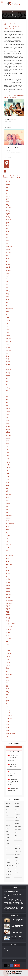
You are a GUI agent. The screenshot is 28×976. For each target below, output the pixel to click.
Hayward (7, 378)
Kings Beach (8, 394)
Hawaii (7, 834)
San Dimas (8, 591)
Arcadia (7, 198)
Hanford (7, 370)
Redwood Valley (9, 564)
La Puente (7, 402)
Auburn (7, 202)
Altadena (7, 186)
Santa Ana (8, 617)
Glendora (7, 358)
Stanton (7, 658)
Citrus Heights (8, 266)
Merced (7, 464)
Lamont (7, 417)
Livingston (8, 426)
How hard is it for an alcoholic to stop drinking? (13, 757)
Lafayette (7, 405)
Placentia (7, 538)
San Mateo (8, 608)
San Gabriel (8, 596)
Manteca (7, 452)
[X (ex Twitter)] (8, 965)
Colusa (7, 278)
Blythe (7, 223)
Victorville (7, 700)
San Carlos (8, 587)
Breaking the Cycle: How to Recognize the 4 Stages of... (17, 920)
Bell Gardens (8, 213)
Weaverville (8, 712)
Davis (7, 302)
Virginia (16, 866)
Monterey (7, 473)
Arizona (8, 809)
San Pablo (7, 609)
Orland (7, 509)
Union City (8, 688)
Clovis (7, 272)
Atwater (7, 201)
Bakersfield (8, 205)
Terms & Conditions (8, 950)
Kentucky (8, 852)
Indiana (7, 843)
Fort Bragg (8, 335)
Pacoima (7, 517)
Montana (17, 803)
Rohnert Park (8, 573)
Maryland (8, 862)
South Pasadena (9, 653)
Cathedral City (8, 254)
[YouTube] (15, 965)
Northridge (8, 496)
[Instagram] (5, 965)
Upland (7, 689)
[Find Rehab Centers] (14, 3)
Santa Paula (8, 630)
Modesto (7, 468)
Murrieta (7, 479)
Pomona (7, 545)
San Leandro (8, 602)
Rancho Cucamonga (9, 555)
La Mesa (7, 399)
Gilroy (7, 353)
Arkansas (8, 812)
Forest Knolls (8, 334)
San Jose (7, 599)
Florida (7, 828)
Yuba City (7, 736)
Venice (7, 697)
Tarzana (7, 668)
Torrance (7, 677)
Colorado (8, 819)
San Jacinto (8, 597)
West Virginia (18, 872)
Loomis (7, 434)
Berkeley (7, 216)
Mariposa (7, 455)
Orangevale (8, 508)
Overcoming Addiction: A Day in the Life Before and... (17, 926)
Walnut (7, 706)
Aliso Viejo (8, 184)
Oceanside (8, 503)
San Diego (8, 590)
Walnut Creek (8, 707)
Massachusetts (9, 865)
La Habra (7, 396)
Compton (7, 279)
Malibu (7, 449)
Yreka (7, 735)
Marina (7, 453)
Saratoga (7, 635)
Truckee (7, 680)
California (8, 815)
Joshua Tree (8, 391)
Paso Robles (8, 530)
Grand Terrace (8, 359)
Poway (7, 548)
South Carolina (18, 848)
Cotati (7, 287)
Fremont (7, 340)
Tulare (7, 682)
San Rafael (8, 612)
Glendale (7, 356)
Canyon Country (9, 246)
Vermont (17, 863)
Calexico (7, 237)
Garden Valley (8, 350)
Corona (7, 284)
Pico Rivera (8, 535)
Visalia (7, 703)
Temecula (7, 671)
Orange (7, 506)
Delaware (8, 825)
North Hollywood (9, 494)
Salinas (7, 581)
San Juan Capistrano (9, 600)
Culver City (8, 294)
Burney (7, 234)
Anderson (7, 190)
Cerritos (7, 257)
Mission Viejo (8, 467)
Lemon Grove (8, 422)
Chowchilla (8, 263)
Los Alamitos (8, 435)
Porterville (7, 547)
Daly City (7, 297)
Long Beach (8, 432)
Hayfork (7, 376)
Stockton (7, 659)
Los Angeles (8, 437)
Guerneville (8, 367)
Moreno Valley (8, 474)
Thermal (7, 673)
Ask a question (14, 747)
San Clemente (8, 588)
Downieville (8, 312)
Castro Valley (8, 252)
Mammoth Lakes (9, 450)
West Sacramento (9, 716)
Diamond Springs (9, 309)
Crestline (7, 293)
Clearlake (7, 269)
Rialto (7, 567)
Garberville (8, 347)
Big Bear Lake (8, 219)
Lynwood (7, 446)
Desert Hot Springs (9, 308)
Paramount (8, 527)
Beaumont (8, 211)
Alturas (7, 187)
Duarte (7, 314)
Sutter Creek (8, 665)
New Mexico (17, 820)
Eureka (7, 326)
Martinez (7, 458)
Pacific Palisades (9, 515)
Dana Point (8, 299)
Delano (7, 305)
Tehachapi (8, 670)
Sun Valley (8, 661)
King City (7, 393)
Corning (7, 282)
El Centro (7, 317)
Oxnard (7, 512)
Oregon (16, 838)
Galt (6, 346)
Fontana (7, 332)
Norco (7, 491)
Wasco (7, 709)
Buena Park (8, 231)
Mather (7, 461)
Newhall (7, 488)
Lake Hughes (8, 413)
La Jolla (7, 397)
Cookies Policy (7, 955)
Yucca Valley (8, 738)
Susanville (8, 664)
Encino (7, 323)
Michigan (8, 868)
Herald (7, 381)
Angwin (7, 193)
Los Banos (8, 438)
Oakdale (7, 499)
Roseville (7, 576)
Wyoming (17, 879)
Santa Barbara (8, 618)
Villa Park (7, 701)
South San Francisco (9, 655)
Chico (7, 260)
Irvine (7, 390)
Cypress (7, 296)
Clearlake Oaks (8, 270)
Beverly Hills (8, 217)
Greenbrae (8, 362)
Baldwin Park (8, 207)
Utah (16, 860)
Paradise (7, 526)
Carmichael (8, 249)
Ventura (7, 698)
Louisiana (8, 856)
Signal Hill (7, 644)
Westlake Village (9, 718)
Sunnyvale (8, 662)
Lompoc (7, 431)
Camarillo (7, 240)
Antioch (7, 195)
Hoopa (7, 384)
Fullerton (7, 344)
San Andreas (8, 582)
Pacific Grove (8, 514)
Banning (7, 208)
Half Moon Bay (8, 369)
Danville (7, 300)
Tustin (7, 685)
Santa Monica (8, 629)
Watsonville (8, 710)
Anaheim (7, 189)
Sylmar (7, 667)
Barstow (7, 210)
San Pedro (8, 611)
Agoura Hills (8, 181)
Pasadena (8, 529)
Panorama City (8, 524)
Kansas (7, 849)
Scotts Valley (8, 638)
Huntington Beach (9, 385)
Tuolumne (7, 683)
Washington (17, 869)
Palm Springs (8, 518)
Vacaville (7, 691)
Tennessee (17, 854)
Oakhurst (7, 500)
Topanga (7, 676)
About (5, 948)
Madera (7, 447)
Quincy (7, 550)
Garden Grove (8, 349)
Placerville (8, 539)
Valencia (7, 692)
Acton (7, 180)
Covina (7, 290)
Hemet (7, 379)
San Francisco (8, 594)
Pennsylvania (18, 842)
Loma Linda (8, 429)
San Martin (8, 606)
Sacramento (8, 579)
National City (8, 482)
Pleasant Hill (8, 541)
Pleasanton (8, 542)
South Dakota (18, 851)
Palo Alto (7, 521)
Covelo (7, 288)
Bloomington (8, 222)
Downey (7, 311)
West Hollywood (9, 715)
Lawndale (7, 420)
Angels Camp (8, 192)
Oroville (7, 511)
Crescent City (8, 291)
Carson (7, 251)
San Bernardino (8, 584)
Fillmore (7, 331)
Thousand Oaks (9, 674)
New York (17, 823)
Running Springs (9, 578)
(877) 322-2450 (14, 972)
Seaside (7, 639)
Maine (7, 859)
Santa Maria (8, 627)
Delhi (7, 306)
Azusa (7, 204)
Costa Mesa (8, 285)
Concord (7, 281)
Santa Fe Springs (9, 626)
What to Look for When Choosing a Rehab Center (17, 937)
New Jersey (17, 817)
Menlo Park (8, 462)
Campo (7, 243)
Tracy (7, 679)
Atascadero (8, 199)
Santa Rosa (8, 632)
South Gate (8, 650)
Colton (7, 276)
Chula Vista (8, 264)
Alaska (7, 806)
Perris (7, 532)
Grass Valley (8, 361)
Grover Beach (8, 364)
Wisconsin (17, 875)
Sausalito (7, 636)
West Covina (8, 713)
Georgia (8, 831)
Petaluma (7, 533)
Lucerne (7, 443)
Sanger (7, 615)
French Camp (8, 341)
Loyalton (7, 441)
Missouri (8, 877)
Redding (7, 559)
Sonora (7, 647)
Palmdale (7, 520)
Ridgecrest (8, 570)
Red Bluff (7, 558)
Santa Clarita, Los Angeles (10, 623)
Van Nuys (7, 695)
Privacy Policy (6, 952)
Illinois (7, 840)
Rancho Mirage (8, 556)
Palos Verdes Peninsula (10, 523)
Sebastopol (8, 641)
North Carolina (18, 826)
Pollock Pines (8, 544)
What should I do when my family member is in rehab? (13, 781)
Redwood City (8, 562)
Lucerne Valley (8, 444)
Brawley (7, 226)
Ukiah (7, 686)
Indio (7, 387)
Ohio (16, 832)
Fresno (7, 343)
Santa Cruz (8, 624)
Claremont (8, 267)
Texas (16, 857)
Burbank (7, 232)
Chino (7, 261)
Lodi (6, 428)
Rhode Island (18, 845)
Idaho (7, 837)
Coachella (8, 273)
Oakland (7, 502)
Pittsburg (7, 536)
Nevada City (8, 485)
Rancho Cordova (9, 551)
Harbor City (8, 372)
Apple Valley (8, 196)
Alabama (8, 803)
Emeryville (8, 320)
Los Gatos (8, 440)
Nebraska (17, 806)
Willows (7, 724)
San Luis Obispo (9, 603)
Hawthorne (8, 375)
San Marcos (8, 605)
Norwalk (7, 497)
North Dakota (18, 829)
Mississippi (8, 874)
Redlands (7, 561)
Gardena (7, 352)
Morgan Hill (8, 476)
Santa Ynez (8, 633)
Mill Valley (8, 465)
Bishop (7, 220)
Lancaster (8, 419)
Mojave (7, 470)
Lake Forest (8, 411)
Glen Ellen (7, 355)
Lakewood (8, 416)
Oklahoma (17, 835)
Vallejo (7, 694)
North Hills (8, 493)
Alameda (7, 183)
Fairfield (7, 329)
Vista (7, 704)
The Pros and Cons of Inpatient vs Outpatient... (17, 931)
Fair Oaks (7, 328)
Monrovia (7, 471)
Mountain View (8, 477)
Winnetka (7, 727)
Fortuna (7, 337)
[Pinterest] (18, 965)
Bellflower (7, 214)
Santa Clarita (8, 621)
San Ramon (8, 614)
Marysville (8, 459)
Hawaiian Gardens (9, 373)
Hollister (7, 382)
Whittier (7, 721)
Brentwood (8, 229)
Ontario (7, 505)
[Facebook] (11, 965)
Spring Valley (8, 656)
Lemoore (7, 423)
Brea (7, 228)
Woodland (8, 730)
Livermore (7, 425)
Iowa (7, 846)
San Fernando (8, 593)
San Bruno (8, 585)
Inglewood (8, 388)
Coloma (7, 275)
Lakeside (7, 414)
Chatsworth (8, 258)
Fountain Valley (8, 338)
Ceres (7, 255)
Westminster (8, 719)
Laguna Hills (8, 408)
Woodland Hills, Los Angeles (11, 733)
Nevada (16, 809)
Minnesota (8, 871)
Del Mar (7, 303)
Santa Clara (8, 620)
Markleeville (8, 456)
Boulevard (8, 225)
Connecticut (8, 822)
